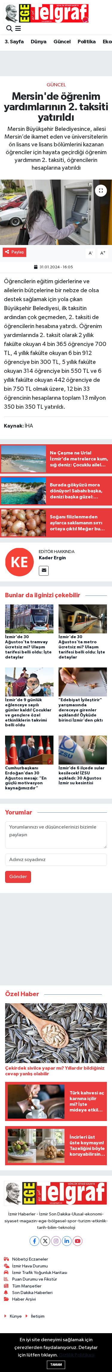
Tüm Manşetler (27, 1286)
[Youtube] (77, 1241)
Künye (16, 1316)
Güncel (61, 42)
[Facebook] (34, 1241)
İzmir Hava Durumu (30, 1266)
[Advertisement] (56, 940)
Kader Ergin (52, 557)
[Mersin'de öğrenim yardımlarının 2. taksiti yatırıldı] (56, 212)
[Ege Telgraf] (47, 13)
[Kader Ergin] (19, 562)
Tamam (56, 1364)
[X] (45, 1241)
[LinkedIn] (67, 1241)
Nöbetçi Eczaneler (30, 1259)
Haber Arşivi (24, 1299)
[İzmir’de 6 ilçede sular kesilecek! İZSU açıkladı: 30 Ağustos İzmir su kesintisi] (83, 749)
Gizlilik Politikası (76, 1355)
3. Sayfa (14, 42)
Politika (87, 42)
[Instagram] (56, 1241)
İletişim (38, 1316)
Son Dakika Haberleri (32, 1292)
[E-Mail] (44, 571)
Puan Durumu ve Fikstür (34, 1279)
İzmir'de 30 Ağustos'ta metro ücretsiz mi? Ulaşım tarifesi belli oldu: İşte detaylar (82, 647)
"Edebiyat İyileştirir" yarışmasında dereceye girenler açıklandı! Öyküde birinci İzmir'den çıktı (81, 710)
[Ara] (9, 29)
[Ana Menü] (18, 29)
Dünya (39, 42)
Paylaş (18, 252)
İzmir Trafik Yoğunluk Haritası (39, 1272)
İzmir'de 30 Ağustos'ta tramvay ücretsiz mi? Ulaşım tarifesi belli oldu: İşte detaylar (28, 647)
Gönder (18, 876)
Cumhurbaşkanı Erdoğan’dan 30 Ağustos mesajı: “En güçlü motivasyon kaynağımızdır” (26, 778)
